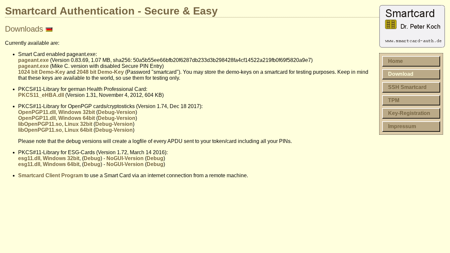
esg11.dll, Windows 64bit (48, 164)
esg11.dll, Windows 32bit (48, 158)
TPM (393, 100)
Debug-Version (116, 112)
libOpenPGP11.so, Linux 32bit (55, 124)
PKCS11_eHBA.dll (41, 95)
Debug (92, 158)
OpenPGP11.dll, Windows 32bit (56, 112)
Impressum (402, 126)
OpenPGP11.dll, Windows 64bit (56, 118)
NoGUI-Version (125, 158)
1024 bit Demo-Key (41, 72)
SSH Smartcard (407, 87)
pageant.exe (33, 60)
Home (395, 61)
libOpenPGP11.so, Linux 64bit (55, 130)
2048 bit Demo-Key (100, 72)
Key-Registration (409, 113)
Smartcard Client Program (50, 175)
